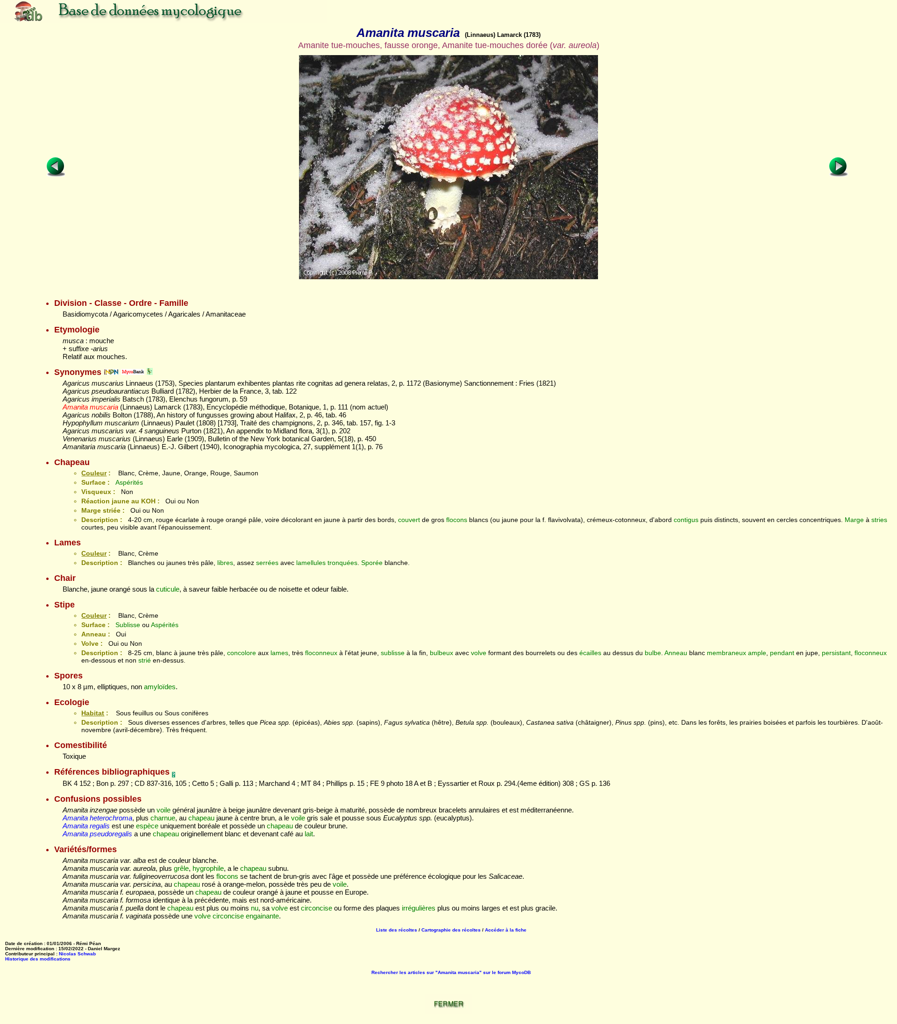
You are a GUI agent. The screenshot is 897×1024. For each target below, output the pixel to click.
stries (879, 519)
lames (279, 653)
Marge (854, 519)
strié (144, 660)
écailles (590, 653)
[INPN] (111, 372)
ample (757, 653)
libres (225, 562)
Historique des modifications (38, 958)
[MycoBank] (132, 372)
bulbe (653, 653)
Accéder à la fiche (506, 929)
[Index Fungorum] (150, 372)
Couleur (94, 473)
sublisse (393, 653)
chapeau (201, 818)
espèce (147, 826)
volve (478, 653)
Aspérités (129, 482)
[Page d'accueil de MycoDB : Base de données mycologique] (163, 21)
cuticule (167, 589)
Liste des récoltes (396, 929)
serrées (267, 562)
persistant (836, 653)
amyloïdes (160, 687)
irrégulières (418, 908)
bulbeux (441, 653)
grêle (181, 868)
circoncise (316, 908)
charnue (162, 818)
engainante (262, 916)
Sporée (372, 562)
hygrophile (208, 868)
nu (254, 908)
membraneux (726, 653)
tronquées (342, 562)
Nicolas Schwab (77, 953)
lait (309, 834)
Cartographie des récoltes (451, 929)
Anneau (675, 653)
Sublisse (127, 625)
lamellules (311, 562)
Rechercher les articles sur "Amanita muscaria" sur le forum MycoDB (451, 972)
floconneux (321, 653)
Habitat (92, 713)
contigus (686, 519)
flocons (456, 519)
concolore (241, 653)
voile (164, 810)
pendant (782, 653)
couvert (409, 519)
